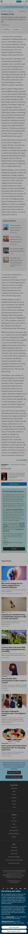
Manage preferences (8, 921)
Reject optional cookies (14, 931)
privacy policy (10, 917)
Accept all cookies (14, 927)
